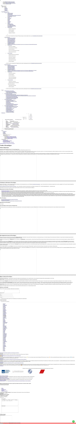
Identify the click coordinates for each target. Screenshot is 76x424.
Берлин (4, 308)
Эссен (4, 344)
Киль (4, 318)
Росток (4, 332)
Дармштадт (4, 316)
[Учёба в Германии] (0, 0)
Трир (4, 324)
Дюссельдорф (5, 305)
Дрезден (4, 348)
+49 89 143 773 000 (9, 138)
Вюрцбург (4, 314)
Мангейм (4, 311)
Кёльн (4, 347)
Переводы (13, 380)
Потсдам (4, 338)
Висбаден (4, 339)
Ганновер (4, 337)
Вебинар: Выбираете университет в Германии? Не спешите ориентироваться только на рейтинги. (13, 359)
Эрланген (4, 309)
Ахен (4, 349)
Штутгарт (4, 307)
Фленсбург (4, 312)
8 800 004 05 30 (10, 3)
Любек (4, 331)
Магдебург (4, 329)
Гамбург (4, 342)
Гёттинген (4, 340)
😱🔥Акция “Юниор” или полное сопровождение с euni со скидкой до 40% (10, 355)
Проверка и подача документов (26, 380)
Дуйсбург (4, 343)
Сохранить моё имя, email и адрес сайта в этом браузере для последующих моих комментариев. (14, 298)
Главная (1, 143)
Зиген (4, 323)
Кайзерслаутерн (5, 322)
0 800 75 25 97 (10, 2)
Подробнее (1, 423)
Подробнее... (1, 358)
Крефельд (4, 328)
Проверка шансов (2, 380)
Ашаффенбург (5, 341)
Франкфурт (4, 346)
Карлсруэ (4, 317)
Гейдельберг (4, 336)
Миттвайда (4, 326)
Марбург (4, 321)
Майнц (4, 304)
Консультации (10, 380)
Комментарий (2, 292)
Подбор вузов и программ (18, 380)
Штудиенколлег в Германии (4, 377)
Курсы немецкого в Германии (4, 375)
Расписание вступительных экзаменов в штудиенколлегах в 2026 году (9, 352)
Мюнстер (4, 313)
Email (1, 295)
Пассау (4, 319)
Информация (4, 143)
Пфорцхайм (4, 310)
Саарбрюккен (5, 333)
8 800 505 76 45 (9, 1)
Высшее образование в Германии (4, 378)
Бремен (4, 306)
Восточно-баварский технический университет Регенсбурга (10, 199)
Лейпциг (4, 345)
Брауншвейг (4, 327)
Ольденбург (4, 334)
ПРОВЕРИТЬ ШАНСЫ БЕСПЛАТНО (36, 63)
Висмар (4, 350)
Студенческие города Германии (10, 143)
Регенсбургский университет (5, 190)
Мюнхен (4, 303)
